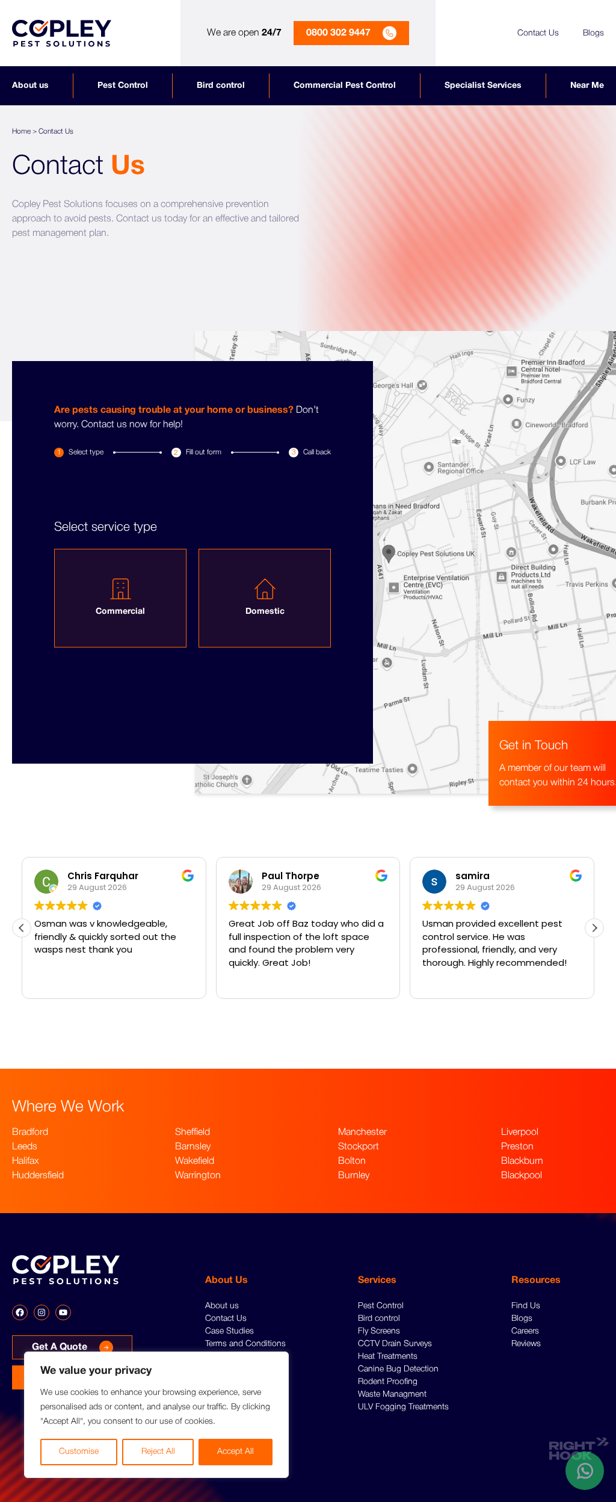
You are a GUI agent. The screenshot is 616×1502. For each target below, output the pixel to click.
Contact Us (538, 33)
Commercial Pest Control (345, 86)
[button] (594, 928)
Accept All (235, 1452)
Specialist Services (483, 86)
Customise (79, 1452)
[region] (156, 1415)
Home (21, 131)
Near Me (587, 86)
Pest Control (122, 86)
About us (30, 86)
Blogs (593, 33)
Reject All (158, 1452)
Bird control (221, 86)
